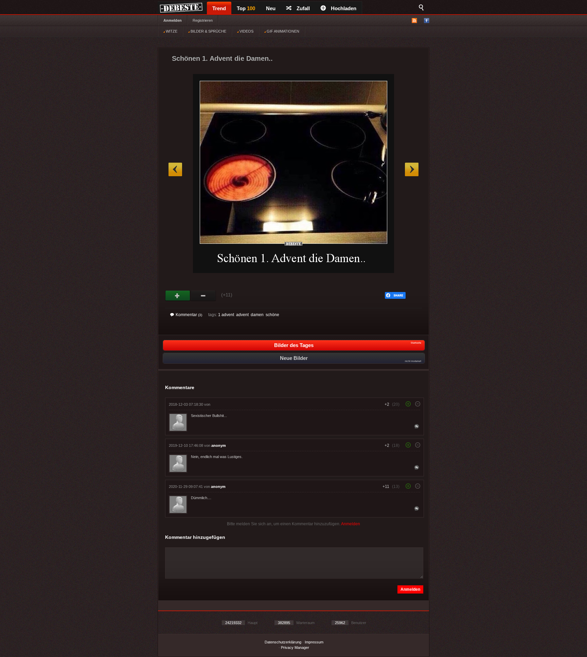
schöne (272, 314)
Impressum (314, 642)
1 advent (226, 314)
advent (242, 314)
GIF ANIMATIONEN (282, 31)
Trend (219, 8)
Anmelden (172, 20)
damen (257, 314)
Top (246, 8)
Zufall (303, 8)
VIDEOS (245, 31)
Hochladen (343, 8)
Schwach (203, 295)
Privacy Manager (295, 647)
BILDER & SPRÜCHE (208, 31)
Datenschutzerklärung (283, 642)
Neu (270, 8)
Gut (178, 295)
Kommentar (189, 314)
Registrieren (203, 20)
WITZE (171, 31)
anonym (218, 445)
